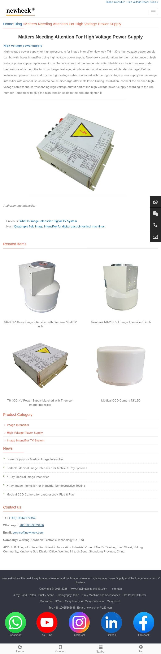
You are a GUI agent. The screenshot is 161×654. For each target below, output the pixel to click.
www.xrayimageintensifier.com (89, 588)
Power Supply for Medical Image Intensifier (34, 459)
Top (141, 651)
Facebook (143, 635)
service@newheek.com (28, 532)
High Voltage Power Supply (142, 2)
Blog (18, 24)
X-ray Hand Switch (24, 595)
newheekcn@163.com (99, 607)
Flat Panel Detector (134, 595)
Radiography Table (68, 595)
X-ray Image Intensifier (46, 578)
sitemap (117, 588)
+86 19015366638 (64, 607)
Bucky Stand (46, 595)
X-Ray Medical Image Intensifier (27, 476)
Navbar (100, 651)
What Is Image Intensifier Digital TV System (48, 221)
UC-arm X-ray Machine (69, 601)
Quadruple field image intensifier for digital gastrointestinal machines (59, 226)
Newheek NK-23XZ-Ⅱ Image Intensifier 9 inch (121, 322)
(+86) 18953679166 (22, 517)
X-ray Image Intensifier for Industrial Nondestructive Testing (45, 485)
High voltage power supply (23, 45)
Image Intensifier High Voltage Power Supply (97, 578)
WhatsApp (15, 635)
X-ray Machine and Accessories (101, 595)
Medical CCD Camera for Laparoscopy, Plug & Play (40, 494)
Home (8, 24)
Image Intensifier (115, 2)
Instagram (79, 635)
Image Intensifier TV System (25, 440)
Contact (60, 651)
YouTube (47, 635)
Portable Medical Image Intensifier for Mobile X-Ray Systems (46, 468)
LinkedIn (112, 635)
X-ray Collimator (95, 601)
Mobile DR (46, 601)
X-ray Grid (113, 601)
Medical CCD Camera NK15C (120, 400)
